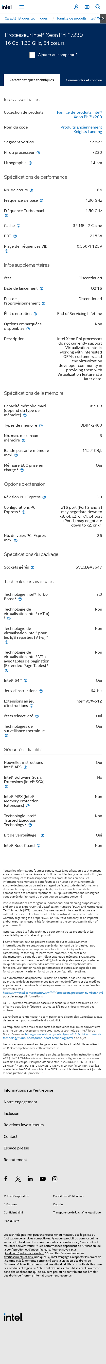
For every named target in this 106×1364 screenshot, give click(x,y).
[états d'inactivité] (37, 716)
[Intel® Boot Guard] (38, 845)
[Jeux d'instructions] (41, 691)
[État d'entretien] (35, 313)
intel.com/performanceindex (24, 1253)
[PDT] (15, 236)
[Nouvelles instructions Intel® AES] (25, 767)
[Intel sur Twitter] (18, 1179)
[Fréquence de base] (41, 200)
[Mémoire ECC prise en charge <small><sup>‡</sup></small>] (22, 470)
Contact (11, 1136)
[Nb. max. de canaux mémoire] (23, 440)
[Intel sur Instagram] (55, 1179)
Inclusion (11, 1113)
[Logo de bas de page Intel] (13, 1316)
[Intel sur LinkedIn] (30, 1179)
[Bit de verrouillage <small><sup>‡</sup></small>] (42, 835)
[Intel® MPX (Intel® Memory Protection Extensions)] (28, 805)
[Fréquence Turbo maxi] (6, 215)
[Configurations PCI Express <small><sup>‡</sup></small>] (23, 512)
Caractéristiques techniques (32, 80)
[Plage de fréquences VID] (6, 251)
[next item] (103, 18)
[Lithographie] (30, 163)
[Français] (87, 7)
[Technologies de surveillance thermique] (6, 735)
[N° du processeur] (38, 152)
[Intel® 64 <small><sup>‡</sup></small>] (25, 680)
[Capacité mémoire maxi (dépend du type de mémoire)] (25, 415)
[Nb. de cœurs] (31, 190)
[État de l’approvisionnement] (43, 303)
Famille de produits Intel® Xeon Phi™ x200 (79, 114)
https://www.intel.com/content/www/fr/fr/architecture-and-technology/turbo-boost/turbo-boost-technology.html (52, 1036)
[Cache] (18, 225)
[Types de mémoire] (41, 425)
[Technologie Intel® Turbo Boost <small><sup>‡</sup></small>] (20, 599)
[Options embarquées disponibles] (28, 328)
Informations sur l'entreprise (28, 1090)
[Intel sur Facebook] (6, 1179)
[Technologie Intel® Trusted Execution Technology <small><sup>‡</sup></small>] (30, 825)
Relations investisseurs (24, 1124)
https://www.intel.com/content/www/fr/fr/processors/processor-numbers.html (53, 993)
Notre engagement (20, 1102)
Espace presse (16, 1148)
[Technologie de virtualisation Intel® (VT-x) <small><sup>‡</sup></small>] (9, 618)
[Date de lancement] (41, 288)
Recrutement (15, 1159)
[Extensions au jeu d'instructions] (31, 706)
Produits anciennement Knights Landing (81, 129)
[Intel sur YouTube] (42, 1179)
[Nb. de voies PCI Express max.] (15, 540)
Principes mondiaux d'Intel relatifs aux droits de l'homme (64, 1264)
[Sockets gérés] (32, 567)
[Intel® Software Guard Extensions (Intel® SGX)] (6, 786)
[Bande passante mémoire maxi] (16, 455)
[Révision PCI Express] (44, 497)
